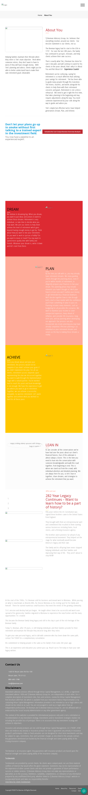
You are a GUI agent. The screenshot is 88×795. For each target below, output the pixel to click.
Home (40, 15)
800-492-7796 (14, 679)
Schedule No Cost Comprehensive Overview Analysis (62, 131)
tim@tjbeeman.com (15, 683)
